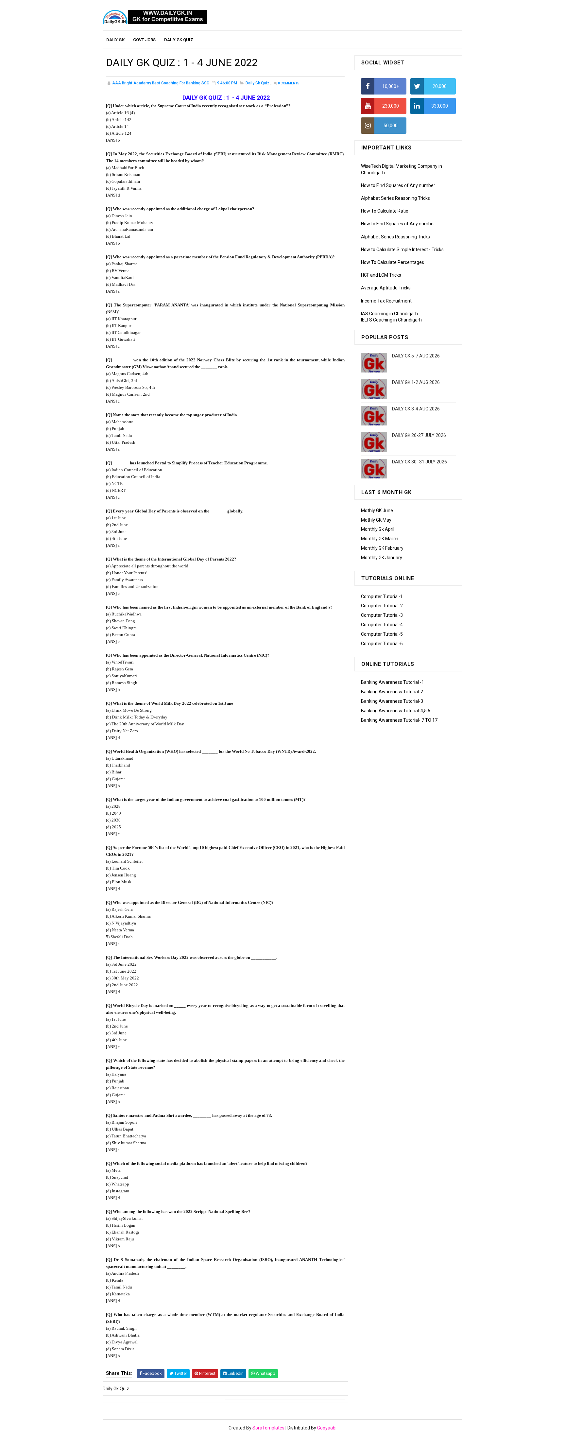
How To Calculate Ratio (384, 211)
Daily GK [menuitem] (115, 39)
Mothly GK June (377, 510)
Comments (289, 83)
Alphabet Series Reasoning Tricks (395, 198)
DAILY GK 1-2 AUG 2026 (416, 382)
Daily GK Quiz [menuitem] (178, 39)
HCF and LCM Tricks (381, 275)
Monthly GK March (379, 538)
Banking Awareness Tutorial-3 (392, 701)
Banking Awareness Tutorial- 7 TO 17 (399, 720)
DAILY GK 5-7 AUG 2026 (416, 355)
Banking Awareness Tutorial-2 (392, 691)
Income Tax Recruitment (386, 300)
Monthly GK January (381, 557)
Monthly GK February (382, 548)
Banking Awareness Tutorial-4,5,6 (395, 710)
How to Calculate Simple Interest (394, 249)
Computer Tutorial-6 (382, 643)
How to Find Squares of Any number (398, 185)
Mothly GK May (376, 520)
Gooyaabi (326, 1427)
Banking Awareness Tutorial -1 (392, 682)
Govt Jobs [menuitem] (144, 39)
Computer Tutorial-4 (382, 624)
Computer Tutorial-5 (382, 634)
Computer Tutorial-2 (382, 605)
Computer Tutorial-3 (382, 615)
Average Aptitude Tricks (386, 287)
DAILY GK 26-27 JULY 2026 (419, 435)
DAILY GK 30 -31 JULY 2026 (419, 461)
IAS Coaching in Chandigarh (389, 313)
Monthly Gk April (377, 529)
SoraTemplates (268, 1427)
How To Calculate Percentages (392, 262)
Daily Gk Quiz (257, 83)
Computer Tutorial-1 (382, 596)
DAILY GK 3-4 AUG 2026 (416, 408)
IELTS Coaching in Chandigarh (391, 319)
